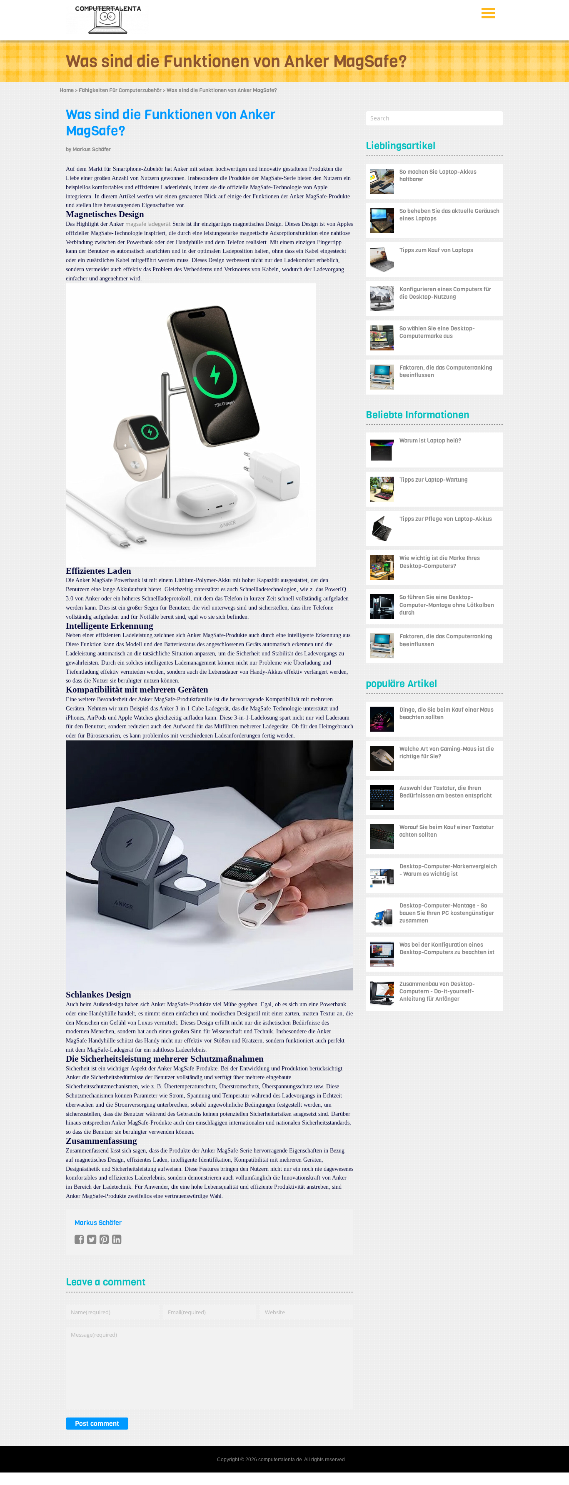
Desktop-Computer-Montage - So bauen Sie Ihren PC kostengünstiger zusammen (446, 913)
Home (67, 90)
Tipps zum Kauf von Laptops (436, 250)
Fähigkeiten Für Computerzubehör (120, 90)
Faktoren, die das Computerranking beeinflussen (445, 371)
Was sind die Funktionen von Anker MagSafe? (170, 123)
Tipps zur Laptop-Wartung (433, 480)
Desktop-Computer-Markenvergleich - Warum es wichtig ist (448, 870)
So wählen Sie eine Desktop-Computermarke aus (437, 332)
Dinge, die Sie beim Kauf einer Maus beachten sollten (446, 713)
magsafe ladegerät (148, 224)
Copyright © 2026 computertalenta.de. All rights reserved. (281, 1459)
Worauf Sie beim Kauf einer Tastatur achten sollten (446, 831)
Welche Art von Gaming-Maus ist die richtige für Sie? (446, 752)
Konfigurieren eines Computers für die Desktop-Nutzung (445, 293)
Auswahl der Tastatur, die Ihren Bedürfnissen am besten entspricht (445, 792)
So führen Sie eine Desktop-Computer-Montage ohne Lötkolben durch (446, 604)
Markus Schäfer (91, 149)
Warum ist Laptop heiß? (430, 441)
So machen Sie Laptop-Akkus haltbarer (438, 175)
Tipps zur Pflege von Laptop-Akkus (445, 519)
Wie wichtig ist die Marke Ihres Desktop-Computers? (439, 562)
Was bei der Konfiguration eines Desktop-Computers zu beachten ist (446, 948)
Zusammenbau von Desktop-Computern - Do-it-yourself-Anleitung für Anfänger (437, 991)
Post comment (97, 1423)
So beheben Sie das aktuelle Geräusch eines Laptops (449, 214)
